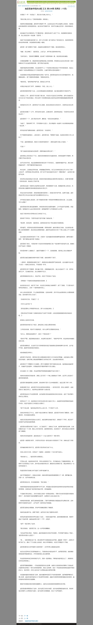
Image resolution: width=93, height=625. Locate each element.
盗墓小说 (56, 3)
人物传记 (60, 3)
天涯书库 (19, 5)
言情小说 (39, 1)
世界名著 (58, 1)
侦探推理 (47, 1)
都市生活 (40, 3)
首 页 (28, 1)
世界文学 (35, 1)
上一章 (26, 618)
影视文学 (44, 3)
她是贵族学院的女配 (25, 5)
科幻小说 (51, 1)
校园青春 (36, 3)
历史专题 (64, 3)
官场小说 (52, 3)
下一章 (26, 616)
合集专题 (66, 1)
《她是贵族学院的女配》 (31, 621)
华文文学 (31, 1)
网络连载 (29, 3)
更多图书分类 (71, 1)
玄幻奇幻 (54, 1)
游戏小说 (48, 3)
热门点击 (68, 3)
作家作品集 (72, 3)
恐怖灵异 (43, 1)
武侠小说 (62, 1)
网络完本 (33, 3)
